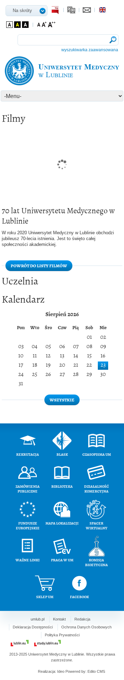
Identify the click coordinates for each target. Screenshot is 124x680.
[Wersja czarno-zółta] (17, 24)
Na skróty (22, 10)
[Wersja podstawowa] (9, 24)
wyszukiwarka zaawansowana (89, 49)
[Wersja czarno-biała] (25, 24)
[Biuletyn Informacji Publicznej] (56, 10)
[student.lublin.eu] (47, 643)
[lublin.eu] (20, 643)
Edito (91, 671)
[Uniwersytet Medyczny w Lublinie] (62, 70)
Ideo (61, 671)
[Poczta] (87, 10)
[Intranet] (71, 10)
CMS (101, 671)
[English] (102, 10)
